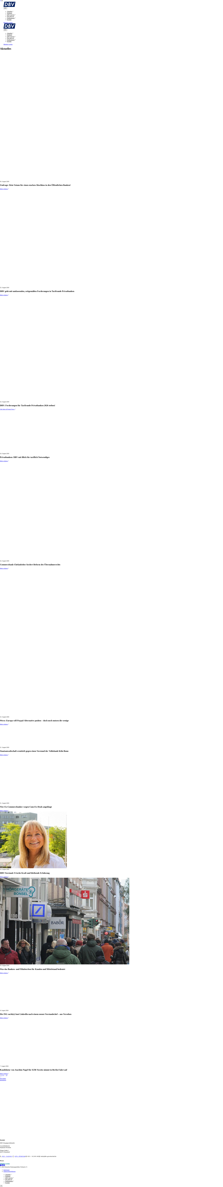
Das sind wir (10, 16)
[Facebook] (4, 1165)
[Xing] (0, 1165)
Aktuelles (9, 11)
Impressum (6, 1170)
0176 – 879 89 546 (20, 1156)
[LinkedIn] (2, 1165)
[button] (1, 1)
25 (6, 1075)
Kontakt (9, 19)
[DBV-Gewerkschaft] (9, 6)
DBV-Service (10, 15)
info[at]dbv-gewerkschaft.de (48, 1156)
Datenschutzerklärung (9, 1171)
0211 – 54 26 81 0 (7, 1156)
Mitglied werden (8, 22)
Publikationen (11, 18)
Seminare (9, 13)
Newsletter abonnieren (3, 1079)
